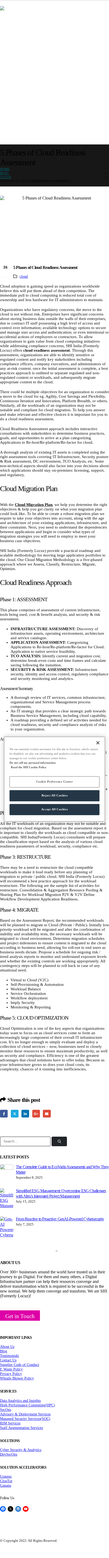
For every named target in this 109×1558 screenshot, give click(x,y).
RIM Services (10, 1423)
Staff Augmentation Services (21, 1428)
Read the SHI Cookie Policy (29, 767)
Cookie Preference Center (54, 781)
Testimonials (9, 1355)
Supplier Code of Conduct (19, 1364)
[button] (52, 1251)
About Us (7, 1346)
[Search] (59, 1141)
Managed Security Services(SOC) (25, 1418)
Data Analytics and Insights (20, 1400)
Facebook (4, 1113)
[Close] (98, 743)
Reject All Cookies (54, 795)
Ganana (5, 1485)
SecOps (5, 1409)
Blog (3, 1351)
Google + (36, 1113)
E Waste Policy (11, 1369)
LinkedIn (25, 1113)
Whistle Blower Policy (17, 1378)
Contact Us (8, 1360)
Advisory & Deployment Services (25, 1414)
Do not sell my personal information (33, 762)
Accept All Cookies (54, 809)
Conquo (6, 1476)
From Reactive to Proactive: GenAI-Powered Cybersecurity (60, 1219)
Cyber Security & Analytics (20, 1450)
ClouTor (6, 1481)
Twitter (15, 1113)
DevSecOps (8, 1454)
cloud (24, 276)
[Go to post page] (6, 1171)
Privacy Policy (11, 1374)
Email (47, 1113)
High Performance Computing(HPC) (27, 1405)
